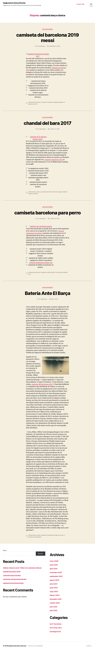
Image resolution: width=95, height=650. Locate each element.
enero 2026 (54, 561)
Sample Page (80, 4)
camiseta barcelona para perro (47, 213)
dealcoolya (42, 46)
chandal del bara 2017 (47, 123)
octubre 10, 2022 (54, 129)
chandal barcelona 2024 (11, 572)
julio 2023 (53, 584)
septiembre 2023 (56, 576)
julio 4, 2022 (54, 299)
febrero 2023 (54, 595)
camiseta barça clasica (34, 102)
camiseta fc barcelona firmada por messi (52, 535)
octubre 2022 (55, 603)
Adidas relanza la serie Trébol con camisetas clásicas (22, 568)
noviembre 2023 (56, 572)
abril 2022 (53, 610)
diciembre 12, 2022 (54, 46)
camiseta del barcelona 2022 (42, 384)
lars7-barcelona (55, 624)
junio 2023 (54, 588)
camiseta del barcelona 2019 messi (47, 37)
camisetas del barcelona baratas (14, 579)
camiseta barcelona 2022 (53, 160)
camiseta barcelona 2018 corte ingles (51, 192)
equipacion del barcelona (48, 272)
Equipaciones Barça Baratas (14, 3)
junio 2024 (54, 565)
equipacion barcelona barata (13, 583)
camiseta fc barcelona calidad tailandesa (52, 102)
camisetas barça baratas (12, 575)
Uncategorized (47, 29)
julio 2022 (53, 607)
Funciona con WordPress (35, 646)
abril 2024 (53, 569)
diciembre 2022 (55, 599)
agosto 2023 (54, 580)
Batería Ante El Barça (47, 293)
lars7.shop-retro (56, 628)
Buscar (5, 550)
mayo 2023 (54, 591)
